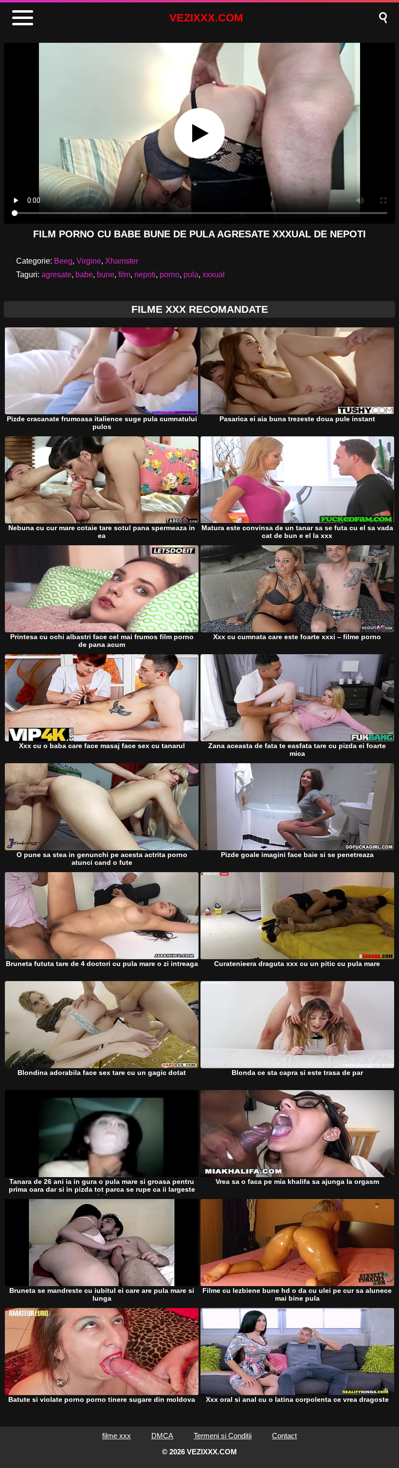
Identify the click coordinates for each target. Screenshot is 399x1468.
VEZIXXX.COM (206, 18)
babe (84, 274)
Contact (284, 1436)
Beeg (63, 261)
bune (105, 274)
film (124, 274)
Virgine (88, 261)
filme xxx (116, 1436)
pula (191, 274)
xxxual (213, 274)
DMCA (162, 1436)
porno (170, 274)
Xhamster (121, 261)
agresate (56, 274)
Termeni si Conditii (223, 1436)
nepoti (145, 274)
